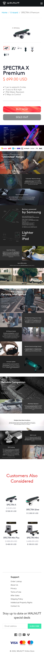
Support (15, 577)
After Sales (15, 595)
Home (4, 12)
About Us (14, 585)
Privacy (14, 588)
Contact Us (15, 606)
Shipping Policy (17, 599)
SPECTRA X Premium (16, 71)
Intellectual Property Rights (21, 602)
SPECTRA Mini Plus (11, 538)
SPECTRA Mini (33, 538)
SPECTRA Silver (32, 510)
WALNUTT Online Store (25, 651)
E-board (14, 12)
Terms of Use (16, 592)
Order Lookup (16, 581)
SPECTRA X (11, 505)
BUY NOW (22, 109)
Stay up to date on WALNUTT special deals (22, 615)
